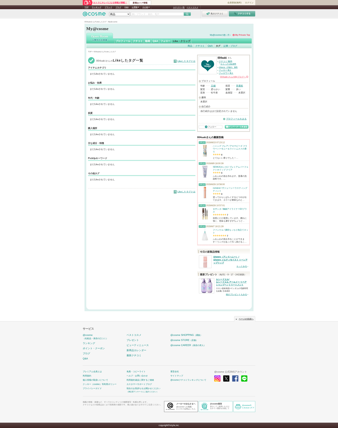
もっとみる (241, 266)
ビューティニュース (138, 345)
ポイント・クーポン (94, 348)
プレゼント (133, 340)
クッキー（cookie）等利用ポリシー (100, 384)
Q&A (126, 7)
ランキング (96, 7)
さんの (234, 77)
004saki (222, 57)
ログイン (249, 2)
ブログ (118, 7)
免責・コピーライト (136, 371)
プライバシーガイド (92, 388)
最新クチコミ (134, 355)
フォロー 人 (225, 70)
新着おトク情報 (140, 3)
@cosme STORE (184, 340)
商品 (190, 46)
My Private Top (242, 35)
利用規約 (87, 376)
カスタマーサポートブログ (139, 384)
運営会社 (174, 371)
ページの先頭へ (246, 319)
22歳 (213, 85)
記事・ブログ (230, 46)
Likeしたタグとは (186, 61)
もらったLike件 (228, 64)
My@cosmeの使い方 (220, 35)
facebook (235, 378)
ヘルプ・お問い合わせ (137, 376)
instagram (217, 378)
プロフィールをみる (236, 119)
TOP (86, 7)
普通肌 (239, 85)
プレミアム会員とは (92, 371)
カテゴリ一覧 (179, 7)
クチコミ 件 (225, 61)
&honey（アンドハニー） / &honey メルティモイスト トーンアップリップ (230, 260)
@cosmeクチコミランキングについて (188, 380)
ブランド (108, 7)
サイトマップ (176, 376)
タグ (218, 46)
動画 (147, 41)
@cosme (95, 337)
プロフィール (123, 41)
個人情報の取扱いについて (95, 380)
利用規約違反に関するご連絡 (140, 380)
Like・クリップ (181, 41)
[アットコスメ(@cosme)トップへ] (94, 15)
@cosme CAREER (188, 345)
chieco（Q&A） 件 (228, 67)
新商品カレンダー (136, 350)
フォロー (165, 41)
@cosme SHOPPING (186, 335)
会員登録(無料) (234, 2)
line (244, 378)
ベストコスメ (192, 7)
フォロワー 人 (226, 73)
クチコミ (138, 41)
